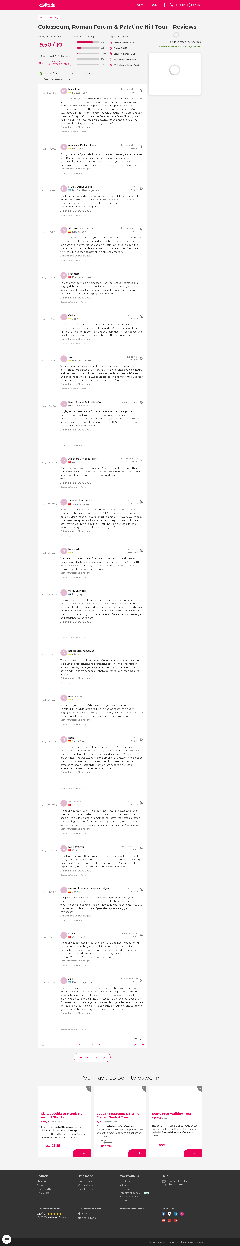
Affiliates (124, 1185)
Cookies (199, 1242)
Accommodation (129, 1196)
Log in (182, 5)
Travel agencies (128, 1189)
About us (42, 1181)
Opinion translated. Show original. (75, 127)
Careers (124, 1200)
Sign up (195, 5)
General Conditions (158, 1242)
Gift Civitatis (43, 1193)
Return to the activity (48, 17)
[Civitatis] (47, 5)
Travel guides (85, 1189)
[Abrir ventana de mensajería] (6, 1239)
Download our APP (90, 1208)
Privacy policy (187, 1242)
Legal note (174, 1242)
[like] (88, 1089)
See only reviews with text (58, 79)
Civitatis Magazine (88, 1185)
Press (40, 1185)
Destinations (85, 1181)
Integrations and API (131, 1193)
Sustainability (44, 1189)
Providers (125, 1181)
